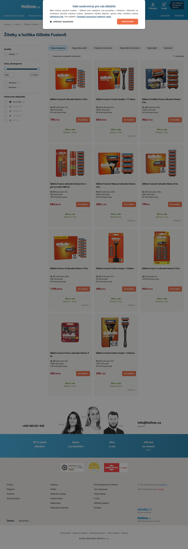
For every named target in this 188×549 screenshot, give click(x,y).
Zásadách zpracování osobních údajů (94, 16)
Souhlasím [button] (127, 21)
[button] (61, 21)
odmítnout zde (56, 16)
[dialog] (94, 14)
